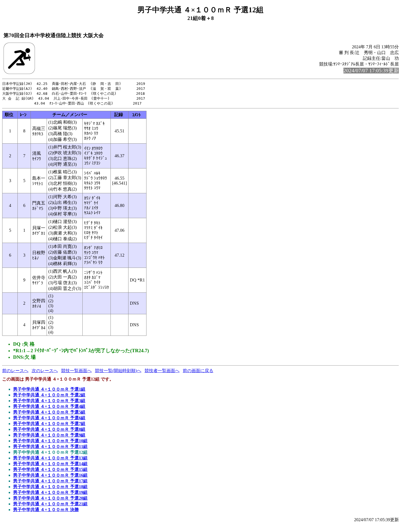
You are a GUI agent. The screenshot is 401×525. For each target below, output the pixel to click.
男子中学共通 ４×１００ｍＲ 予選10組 (50, 440)
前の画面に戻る (198, 370)
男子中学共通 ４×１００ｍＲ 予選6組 (49, 418)
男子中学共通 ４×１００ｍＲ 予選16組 (50, 475)
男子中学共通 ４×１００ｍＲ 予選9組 (49, 435)
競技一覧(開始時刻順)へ (118, 370)
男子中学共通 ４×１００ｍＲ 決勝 (46, 509)
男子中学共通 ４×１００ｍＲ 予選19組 (50, 492)
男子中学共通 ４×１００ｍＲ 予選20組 (50, 498)
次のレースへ (45, 370)
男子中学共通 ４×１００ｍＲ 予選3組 (49, 400)
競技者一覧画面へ (162, 370)
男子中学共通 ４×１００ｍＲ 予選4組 (49, 406)
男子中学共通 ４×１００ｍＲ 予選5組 (49, 412)
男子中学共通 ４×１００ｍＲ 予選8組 (49, 429)
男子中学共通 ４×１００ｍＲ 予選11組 (50, 446)
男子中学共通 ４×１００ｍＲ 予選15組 (50, 469)
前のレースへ (15, 370)
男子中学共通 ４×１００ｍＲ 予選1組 (49, 389)
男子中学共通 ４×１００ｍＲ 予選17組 (50, 481)
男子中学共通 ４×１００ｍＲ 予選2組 (49, 395)
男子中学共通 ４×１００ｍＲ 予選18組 (50, 486)
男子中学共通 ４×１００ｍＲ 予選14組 (50, 463)
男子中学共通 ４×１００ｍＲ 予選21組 (50, 504)
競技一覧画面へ (76, 370)
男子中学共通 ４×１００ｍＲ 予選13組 (50, 458)
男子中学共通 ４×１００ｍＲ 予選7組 (49, 423)
